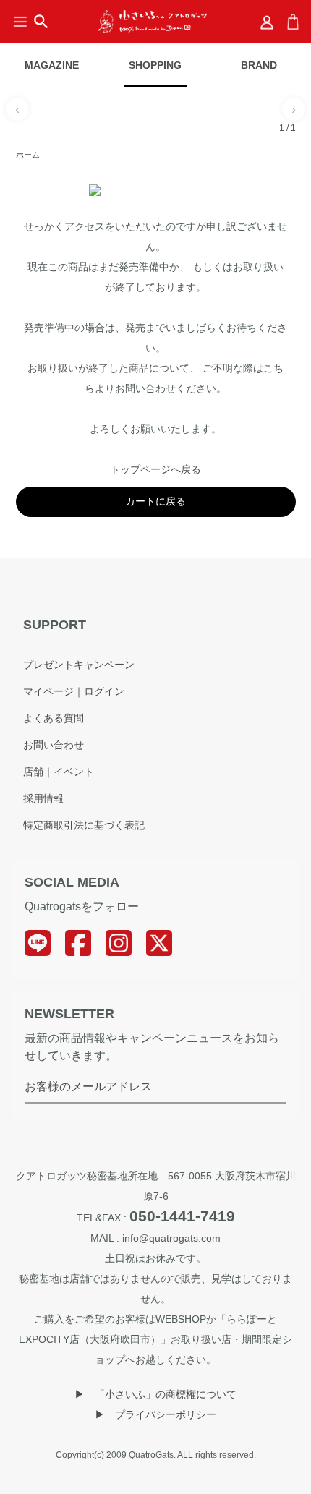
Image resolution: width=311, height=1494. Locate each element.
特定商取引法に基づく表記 (84, 825)
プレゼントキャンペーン (79, 664)
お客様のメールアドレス (88, 1086)
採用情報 (43, 798)
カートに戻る (155, 501)
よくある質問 (53, 718)
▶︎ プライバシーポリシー (155, 1414)
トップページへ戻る (155, 469)
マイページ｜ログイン (73, 691)
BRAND (259, 65)
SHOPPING (155, 65)
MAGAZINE (52, 65)
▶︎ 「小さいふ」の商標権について (155, 1394)
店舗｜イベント (58, 771)
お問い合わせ (53, 745)
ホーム (28, 154)
